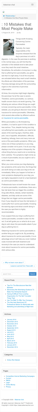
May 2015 (10, 336)
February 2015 (12, 343)
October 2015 (11, 326)
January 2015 (11, 345)
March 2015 (11, 341)
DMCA (8, 380)
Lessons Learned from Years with (23, 266)
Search (32, 274)
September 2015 (12, 328)
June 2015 (10, 334)
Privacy (8, 387)
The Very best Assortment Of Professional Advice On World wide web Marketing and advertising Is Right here (20, 304)
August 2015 (11, 330)
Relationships (10, 16)
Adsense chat (9, 4)
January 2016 (11, 319)
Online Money (10, 385)
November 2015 (12, 324)
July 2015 (10, 332)
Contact (8, 378)
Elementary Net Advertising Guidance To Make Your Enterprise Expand (20, 291)
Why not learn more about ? (13, 262)
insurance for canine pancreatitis (16, 118)
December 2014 (12, 347)
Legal (8, 382)
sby (19, 32)
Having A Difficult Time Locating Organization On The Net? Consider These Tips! (19, 296)
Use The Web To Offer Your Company (19, 300)
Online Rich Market (13, 360)
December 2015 (12, 321)
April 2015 (10, 338)
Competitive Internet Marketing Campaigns (20, 376)
